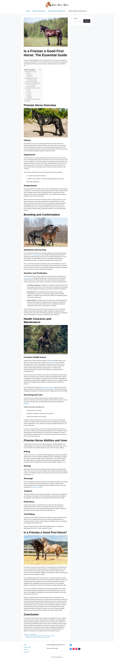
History (29, 73)
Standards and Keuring (32, 79)
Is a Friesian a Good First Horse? (32, 99)
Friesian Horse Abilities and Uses (32, 88)
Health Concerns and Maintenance (33, 83)
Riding (29, 89)
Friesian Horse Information (30, 634)
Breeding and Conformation (31, 78)
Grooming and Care (31, 86)
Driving (29, 91)
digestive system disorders (47, 387)
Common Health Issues (32, 84)
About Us (26, 649)
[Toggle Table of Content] (39, 70)
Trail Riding (30, 97)
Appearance (30, 74)
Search (75, 18)
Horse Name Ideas (39, 11)
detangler (26, 403)
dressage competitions (37, 487)
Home (28, 11)
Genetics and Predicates (32, 81)
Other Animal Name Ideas (77, 11)
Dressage (29, 92)
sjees (31, 474)
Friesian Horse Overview (30, 71)
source (63, 462)
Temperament (30, 76)
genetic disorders (50, 362)
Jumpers (29, 94)
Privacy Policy (27, 647)
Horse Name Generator (56, 11)
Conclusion (27, 101)
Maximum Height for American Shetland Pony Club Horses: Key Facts (40, 635)
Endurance (30, 96)
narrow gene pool (28, 278)
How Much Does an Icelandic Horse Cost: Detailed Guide (37, 637)
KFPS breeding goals (35, 254)
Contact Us (26, 652)
